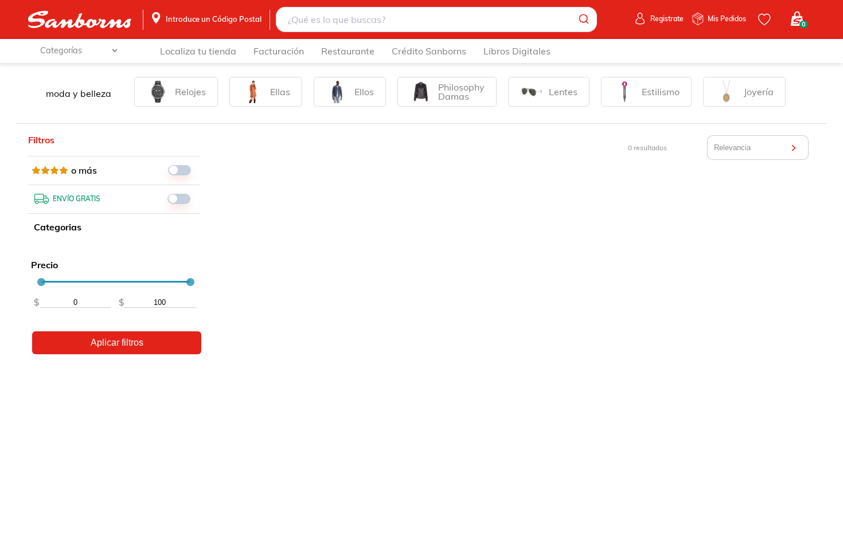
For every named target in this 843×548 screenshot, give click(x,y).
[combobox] (436, 19)
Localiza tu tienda (198, 51)
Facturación (278, 51)
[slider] (41, 282)
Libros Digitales (517, 51)
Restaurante (347, 51)
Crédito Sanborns (429, 51)
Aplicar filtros (117, 342)
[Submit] (582, 19)
